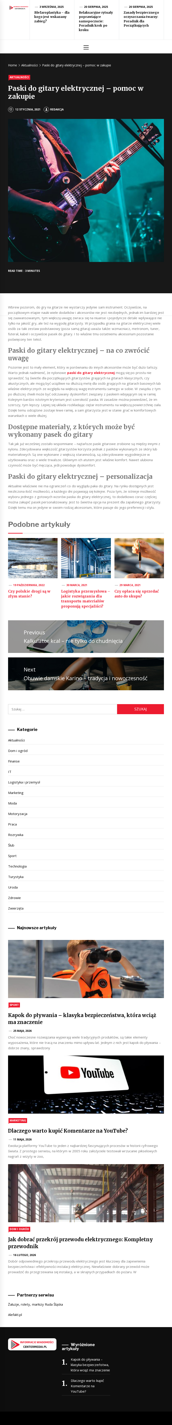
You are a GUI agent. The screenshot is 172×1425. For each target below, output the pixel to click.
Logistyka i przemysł (24, 782)
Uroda (13, 887)
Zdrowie (14, 897)
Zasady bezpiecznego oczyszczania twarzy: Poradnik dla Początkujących (141, 19)
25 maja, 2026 (22, 1031)
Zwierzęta (16, 908)
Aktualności (19, 77)
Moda (12, 803)
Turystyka (16, 876)
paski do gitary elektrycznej (91, 372)
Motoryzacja (17, 813)
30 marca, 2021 (77, 585)
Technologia (17, 866)
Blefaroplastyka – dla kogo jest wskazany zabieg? (51, 17)
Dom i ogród (18, 750)
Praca (12, 824)
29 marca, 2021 (130, 585)
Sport (12, 855)
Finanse (14, 761)
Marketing (16, 792)
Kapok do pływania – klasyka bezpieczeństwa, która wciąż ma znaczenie (90, 1364)
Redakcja (57, 109)
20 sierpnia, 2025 (96, 7)
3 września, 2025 (51, 7)
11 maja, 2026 (22, 1139)
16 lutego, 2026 (24, 1255)
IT (9, 771)
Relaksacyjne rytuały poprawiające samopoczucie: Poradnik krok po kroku (96, 21)
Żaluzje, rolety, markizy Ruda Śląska (35, 1304)
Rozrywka (15, 834)
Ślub (11, 845)
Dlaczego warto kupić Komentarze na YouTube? (68, 1131)
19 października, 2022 (29, 585)
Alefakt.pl (15, 1314)
